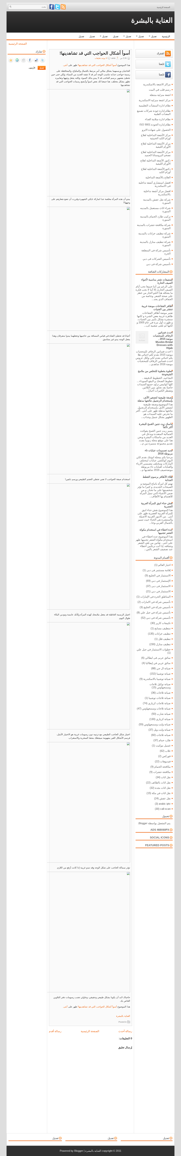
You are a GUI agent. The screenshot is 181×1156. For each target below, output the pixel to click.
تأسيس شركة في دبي (158, 617)
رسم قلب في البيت (160, 89)
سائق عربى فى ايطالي (158, 657)
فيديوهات (165, 761)
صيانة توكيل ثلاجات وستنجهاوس (160, 686)
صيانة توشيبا (164, 673)
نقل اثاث (166, 777)
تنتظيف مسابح (162, 628)
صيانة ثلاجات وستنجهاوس (156, 708)
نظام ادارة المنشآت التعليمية (155, 105)
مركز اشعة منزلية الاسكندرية (155, 100)
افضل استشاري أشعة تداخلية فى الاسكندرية (155, 184)
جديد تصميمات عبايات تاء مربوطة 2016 (159, 452)
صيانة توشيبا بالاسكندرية (157, 678)
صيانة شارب (164, 713)
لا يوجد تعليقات (101, 58)
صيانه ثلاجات (163, 734)
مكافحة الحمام (162, 766)
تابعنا (161, 63)
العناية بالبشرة (152, 20)
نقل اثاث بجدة (163, 787)
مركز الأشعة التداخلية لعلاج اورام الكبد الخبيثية (156, 137)
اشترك (160, 53)
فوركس (166, 756)
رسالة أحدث (125, 1031)
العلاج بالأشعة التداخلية (158, 177)
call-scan (165, 808)
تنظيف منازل (163, 644)
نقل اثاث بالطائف (161, 782)
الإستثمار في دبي (161, 580)
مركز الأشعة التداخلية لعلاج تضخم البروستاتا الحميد (156, 153)
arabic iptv (165, 803)
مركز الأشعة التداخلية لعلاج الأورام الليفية (156, 145)
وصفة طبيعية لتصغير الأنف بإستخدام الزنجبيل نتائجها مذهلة (155, 399)
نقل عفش (165, 798)
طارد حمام (165, 740)
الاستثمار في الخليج (160, 575)
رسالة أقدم (55, 1031)
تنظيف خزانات (163, 633)
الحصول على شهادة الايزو (156, 129)
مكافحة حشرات (162, 771)
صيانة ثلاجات (163, 692)
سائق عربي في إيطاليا (158, 663)
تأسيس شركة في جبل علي (156, 612)
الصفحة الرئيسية (163, 7)
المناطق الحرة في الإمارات (155, 596)
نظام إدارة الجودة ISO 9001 (155, 124)
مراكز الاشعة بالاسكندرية (157, 84)
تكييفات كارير (163, 623)
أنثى (65, 65)
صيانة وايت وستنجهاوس (157, 724)
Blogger (143, 823)
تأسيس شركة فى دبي (158, 264)
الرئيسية (166, 36)
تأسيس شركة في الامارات (156, 601)
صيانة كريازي (163, 719)
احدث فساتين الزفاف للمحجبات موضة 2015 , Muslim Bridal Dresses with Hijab (163, 340)
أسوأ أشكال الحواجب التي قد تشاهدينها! (95, 53)
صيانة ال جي (163, 668)
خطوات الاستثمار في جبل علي (154, 649)
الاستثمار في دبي (161, 591)
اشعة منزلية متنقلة (160, 94)
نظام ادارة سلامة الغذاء (158, 119)
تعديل (153, 36)
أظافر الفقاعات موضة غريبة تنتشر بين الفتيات (157, 308)
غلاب (168, 750)
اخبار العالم (164, 564)
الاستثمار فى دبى (161, 586)
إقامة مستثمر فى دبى (159, 570)
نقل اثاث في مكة (161, 793)
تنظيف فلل (164, 638)
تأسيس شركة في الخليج (157, 607)
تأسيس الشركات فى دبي (157, 258)
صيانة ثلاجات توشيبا (160, 697)
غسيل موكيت (163, 745)
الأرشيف (32, 68)
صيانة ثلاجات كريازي (159, 703)
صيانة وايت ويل (162, 729)
